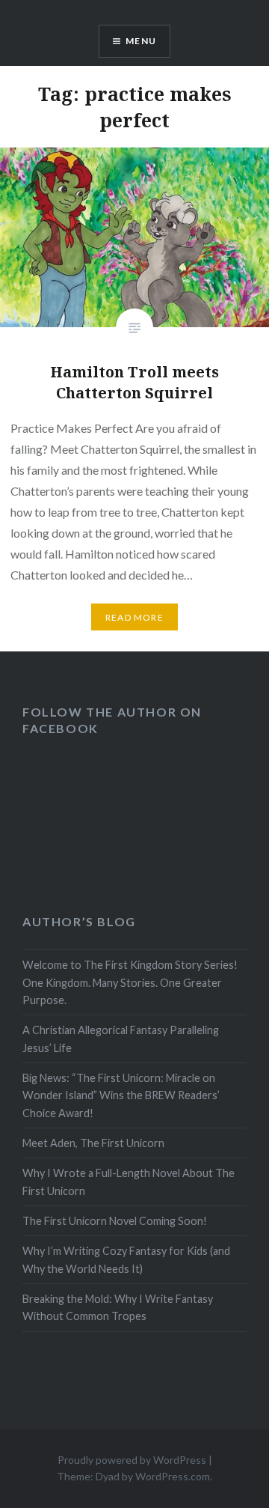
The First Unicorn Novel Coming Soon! (114, 1220)
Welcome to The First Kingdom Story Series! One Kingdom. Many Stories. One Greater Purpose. (130, 982)
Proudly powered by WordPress (132, 1459)
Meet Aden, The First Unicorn (93, 1143)
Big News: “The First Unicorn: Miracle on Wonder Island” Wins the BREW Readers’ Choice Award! (121, 1095)
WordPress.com (172, 1476)
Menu (141, 40)
